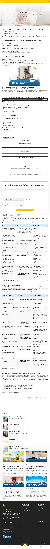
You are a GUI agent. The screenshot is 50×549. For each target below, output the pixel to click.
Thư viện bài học (41, 508)
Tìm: (32, 222)
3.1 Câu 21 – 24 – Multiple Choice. (9, 49)
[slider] (46, 99)
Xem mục (6, 222)
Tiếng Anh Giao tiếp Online (15, 431)
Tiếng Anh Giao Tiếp (25, 505)
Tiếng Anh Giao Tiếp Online (27, 507)
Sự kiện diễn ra (40, 507)
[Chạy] (3, 99)
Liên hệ (39, 510)
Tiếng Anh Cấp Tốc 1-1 (26, 511)
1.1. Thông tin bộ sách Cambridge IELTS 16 (11, 45)
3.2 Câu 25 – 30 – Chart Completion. (10, 51)
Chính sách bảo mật (6, 529)
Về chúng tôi (40, 505)
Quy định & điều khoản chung (8, 531)
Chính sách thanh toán (7, 532)
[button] (15, 226)
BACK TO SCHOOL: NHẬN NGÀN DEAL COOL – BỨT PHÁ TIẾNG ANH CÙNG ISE (13, 467)
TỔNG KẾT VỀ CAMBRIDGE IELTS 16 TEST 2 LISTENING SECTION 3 (16, 52)
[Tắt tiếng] (43, 99)
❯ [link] (47, 280)
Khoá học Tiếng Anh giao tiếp (15, 416)
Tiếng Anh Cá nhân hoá (14, 424)
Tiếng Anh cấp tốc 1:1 (14, 446)
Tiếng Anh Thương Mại (26, 510)
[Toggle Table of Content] (45, 44)
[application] (25, 99)
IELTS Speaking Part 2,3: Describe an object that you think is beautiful (12, 492)
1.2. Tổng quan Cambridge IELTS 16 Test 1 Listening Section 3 (15, 47)
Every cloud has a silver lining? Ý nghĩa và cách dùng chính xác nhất (36, 492)
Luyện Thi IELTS (25, 508)
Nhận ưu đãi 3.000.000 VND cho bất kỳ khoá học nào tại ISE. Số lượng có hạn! (19, 48)
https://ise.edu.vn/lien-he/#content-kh (13, 394)
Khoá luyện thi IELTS (13, 439)
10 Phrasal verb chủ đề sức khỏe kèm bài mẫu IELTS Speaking (36, 467)
